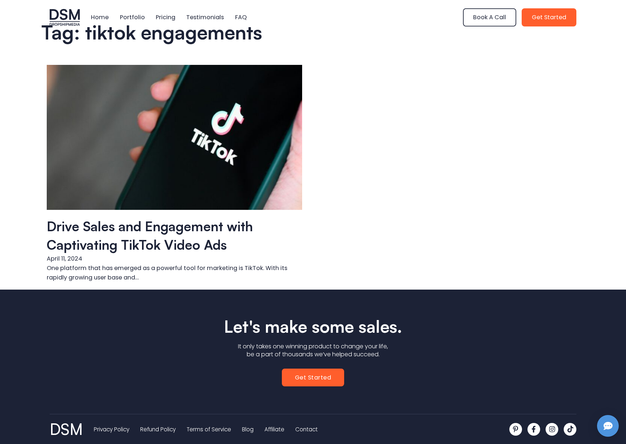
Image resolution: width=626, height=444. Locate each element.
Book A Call (489, 17)
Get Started (549, 17)
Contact (306, 429)
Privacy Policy (111, 429)
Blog (248, 429)
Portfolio (132, 17)
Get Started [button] (313, 377)
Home (100, 17)
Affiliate (274, 429)
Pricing (165, 17)
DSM (66, 429)
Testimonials (205, 17)
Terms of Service (209, 429)
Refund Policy (158, 429)
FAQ (241, 17)
